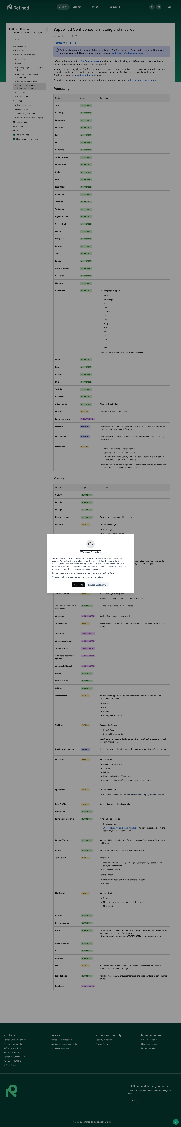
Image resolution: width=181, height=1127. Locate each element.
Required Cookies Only (97, 585)
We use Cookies (90, 552)
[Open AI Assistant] (176, 1122)
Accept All (78, 585)
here (82, 577)
